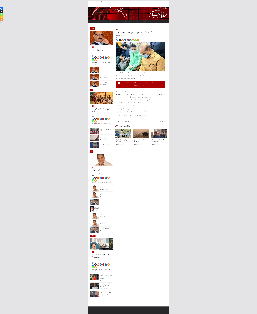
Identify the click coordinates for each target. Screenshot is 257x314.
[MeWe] (130, 40)
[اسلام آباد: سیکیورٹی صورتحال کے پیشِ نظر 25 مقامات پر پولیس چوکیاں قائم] (123, 130)
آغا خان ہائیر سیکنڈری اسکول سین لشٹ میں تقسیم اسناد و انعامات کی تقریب (106, 130)
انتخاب (99, 114)
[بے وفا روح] (94, 216)
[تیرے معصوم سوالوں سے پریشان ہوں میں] (94, 145)
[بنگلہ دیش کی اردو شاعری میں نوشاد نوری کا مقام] (94, 202)
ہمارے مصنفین (153, 21)
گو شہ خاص (93, 47)
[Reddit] (122, 40)
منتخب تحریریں (114, 21)
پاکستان (102, 21)
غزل (100, 187)
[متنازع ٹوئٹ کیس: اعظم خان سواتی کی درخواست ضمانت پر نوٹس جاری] (159, 130)
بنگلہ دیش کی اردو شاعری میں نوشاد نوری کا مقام (105, 201)
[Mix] (133, 40)
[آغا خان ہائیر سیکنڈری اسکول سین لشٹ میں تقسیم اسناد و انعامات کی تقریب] (94, 131)
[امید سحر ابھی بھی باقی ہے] (94, 138)
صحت (129, 21)
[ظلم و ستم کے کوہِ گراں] (101, 160)
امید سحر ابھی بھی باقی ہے (102, 137)
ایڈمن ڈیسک (126, 35)
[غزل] (94, 188)
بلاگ (140, 21)
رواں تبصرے (144, 21)
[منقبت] (94, 195)
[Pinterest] (128, 40)
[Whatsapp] (135, 40)
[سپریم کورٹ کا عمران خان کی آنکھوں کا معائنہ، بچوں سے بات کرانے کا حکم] (101, 244)
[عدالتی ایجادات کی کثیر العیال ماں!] (101, 38)
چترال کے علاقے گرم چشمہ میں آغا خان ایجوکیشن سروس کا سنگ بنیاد (101, 110)
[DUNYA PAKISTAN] (128, 7)
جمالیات (126, 21)
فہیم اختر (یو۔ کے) (102, 173)
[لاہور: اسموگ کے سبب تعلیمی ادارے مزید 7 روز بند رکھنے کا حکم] (141, 130)
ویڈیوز (149, 21)
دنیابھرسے (106, 21)
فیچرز (137, 21)
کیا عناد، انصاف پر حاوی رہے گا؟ (103, 75)
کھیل (122, 21)
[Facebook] (117, 40)
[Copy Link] (1, 16)
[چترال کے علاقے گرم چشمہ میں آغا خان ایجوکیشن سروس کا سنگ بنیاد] (101, 98)
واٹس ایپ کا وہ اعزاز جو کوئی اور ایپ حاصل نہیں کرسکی (122, 121)
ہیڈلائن (98, 21)
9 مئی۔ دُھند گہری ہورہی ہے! (103, 69)
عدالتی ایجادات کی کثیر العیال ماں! (98, 50)
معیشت (119, 21)
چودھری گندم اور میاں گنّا (162, 121)
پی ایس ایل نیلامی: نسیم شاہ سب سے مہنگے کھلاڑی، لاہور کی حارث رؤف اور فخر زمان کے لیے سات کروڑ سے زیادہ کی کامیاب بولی (106, 277)
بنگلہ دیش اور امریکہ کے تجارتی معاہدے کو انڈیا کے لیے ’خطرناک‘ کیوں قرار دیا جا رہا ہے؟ (105, 293)
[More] (138, 40)
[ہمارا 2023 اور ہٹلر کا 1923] (94, 84)
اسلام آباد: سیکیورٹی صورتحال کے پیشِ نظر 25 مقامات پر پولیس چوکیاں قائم (122, 141)
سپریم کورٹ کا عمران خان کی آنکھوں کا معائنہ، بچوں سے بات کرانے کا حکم (101, 256)
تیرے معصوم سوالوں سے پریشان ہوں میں (104, 144)
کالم (110, 21)
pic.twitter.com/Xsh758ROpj (131, 82)
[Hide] (0, 22)
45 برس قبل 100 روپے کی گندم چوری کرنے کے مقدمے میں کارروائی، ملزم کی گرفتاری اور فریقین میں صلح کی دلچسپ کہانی (105, 285)
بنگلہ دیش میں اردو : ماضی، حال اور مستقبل (104, 228)
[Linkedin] (125, 40)
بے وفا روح (101, 214)
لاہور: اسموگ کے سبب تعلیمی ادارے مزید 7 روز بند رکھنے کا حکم (140, 141)
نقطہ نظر (158, 21)
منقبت (101, 194)
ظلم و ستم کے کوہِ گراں (96, 170)
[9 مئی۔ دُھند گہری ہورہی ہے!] (94, 70)
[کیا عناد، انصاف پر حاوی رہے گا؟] (94, 77)
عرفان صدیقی (101, 53)
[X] (120, 40)
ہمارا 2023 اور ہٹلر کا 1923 (103, 82)
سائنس (133, 21)
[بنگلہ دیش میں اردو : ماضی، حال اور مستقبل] (94, 230)
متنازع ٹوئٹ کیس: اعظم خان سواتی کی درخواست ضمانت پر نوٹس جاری (158, 141)
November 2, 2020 (148, 86)
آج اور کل (102, 2)
